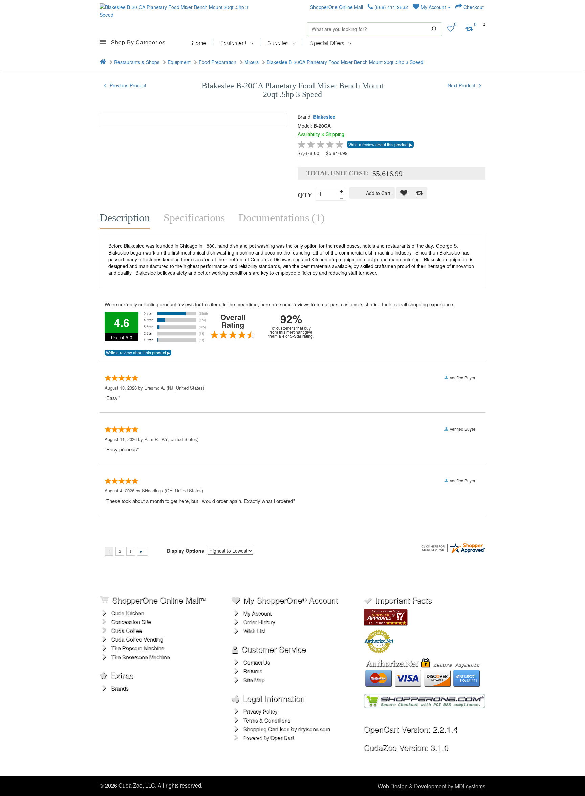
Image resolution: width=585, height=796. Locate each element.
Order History (259, 622)
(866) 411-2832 (390, 7)
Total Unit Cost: (337, 173)
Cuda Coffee (126, 630)
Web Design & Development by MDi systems (431, 786)
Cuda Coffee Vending (137, 639)
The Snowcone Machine (140, 657)
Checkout (473, 7)
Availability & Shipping (321, 134)
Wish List (254, 631)
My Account (433, 7)
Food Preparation (217, 62)
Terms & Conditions (266, 720)
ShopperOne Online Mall (336, 7)
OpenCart (282, 738)
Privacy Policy (260, 711)
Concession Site (131, 621)
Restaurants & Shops (136, 62)
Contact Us (256, 662)
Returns (252, 671)
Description (125, 218)
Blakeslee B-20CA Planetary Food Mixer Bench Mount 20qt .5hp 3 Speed (345, 62)
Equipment (179, 62)
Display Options (185, 550)
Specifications (194, 218)
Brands (119, 688)
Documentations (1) (281, 218)
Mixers (251, 62)
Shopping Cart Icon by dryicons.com (286, 729)
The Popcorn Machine (137, 648)
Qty (305, 195)
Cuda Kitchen (127, 613)
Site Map (253, 680)
